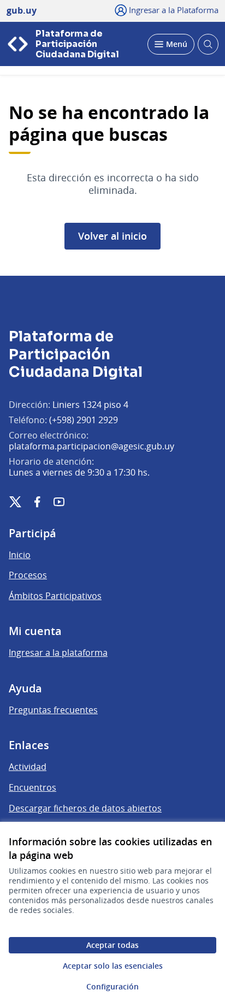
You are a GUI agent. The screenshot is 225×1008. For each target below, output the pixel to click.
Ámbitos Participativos (55, 596)
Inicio (20, 555)
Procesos (28, 575)
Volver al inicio (112, 235)
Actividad (27, 767)
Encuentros (32, 787)
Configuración (112, 986)
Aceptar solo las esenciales (113, 965)
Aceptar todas (112, 945)
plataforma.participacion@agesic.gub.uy (91, 446)
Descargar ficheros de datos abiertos (85, 808)
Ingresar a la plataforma (58, 653)
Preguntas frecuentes (53, 710)
